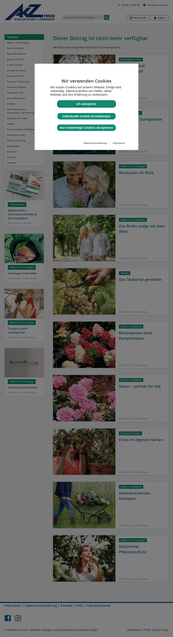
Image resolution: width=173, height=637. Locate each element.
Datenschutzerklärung (95, 143)
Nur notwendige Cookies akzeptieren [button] (86, 127)
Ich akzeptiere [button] (86, 104)
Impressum (119, 143)
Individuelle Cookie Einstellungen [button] (86, 116)
